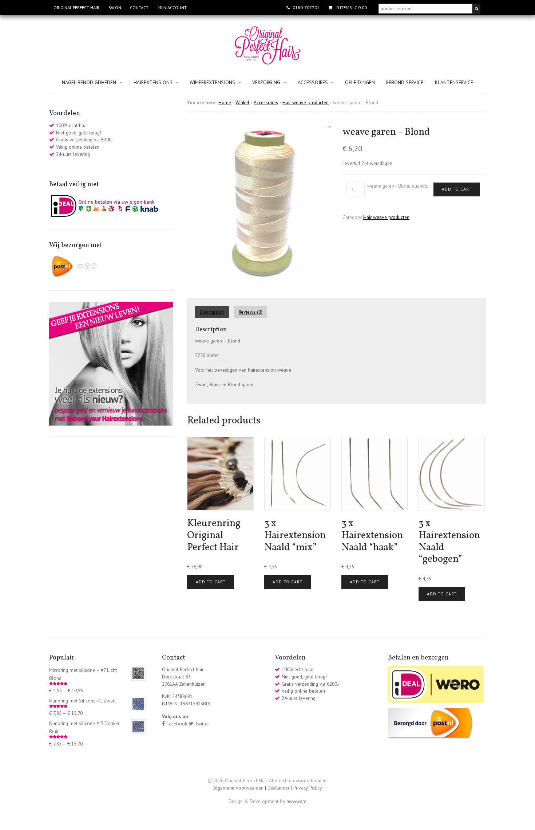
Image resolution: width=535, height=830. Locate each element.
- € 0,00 (351, 7)
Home (224, 102)
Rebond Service (404, 82)
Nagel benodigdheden (89, 82)
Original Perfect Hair (76, 7)
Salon (114, 7)
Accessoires (313, 82)
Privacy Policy (307, 787)
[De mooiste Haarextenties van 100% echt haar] (267, 61)
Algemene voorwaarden (238, 787)
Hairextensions (153, 82)
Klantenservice (454, 82)
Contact (139, 7)
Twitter (201, 723)
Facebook (176, 723)
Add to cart (457, 189)
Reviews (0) (250, 312)
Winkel (242, 102)
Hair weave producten (305, 102)
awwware (296, 801)
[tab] (214, 312)
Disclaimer (278, 787)
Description (212, 312)
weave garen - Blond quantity (397, 186)
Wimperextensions (212, 82)
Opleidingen (360, 82)
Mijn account (172, 7)
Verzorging (266, 82)
